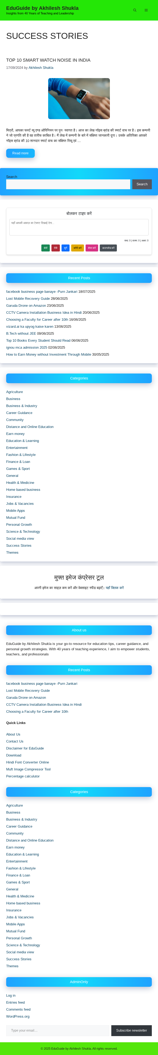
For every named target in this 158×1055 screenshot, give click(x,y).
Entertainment (17, 448)
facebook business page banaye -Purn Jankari (41, 292)
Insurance (13, 497)
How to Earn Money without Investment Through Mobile (48, 354)
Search (11, 177)
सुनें (65, 248)
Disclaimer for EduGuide (25, 748)
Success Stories (18, 546)
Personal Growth (19, 525)
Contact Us (14, 741)
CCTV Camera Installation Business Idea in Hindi (44, 313)
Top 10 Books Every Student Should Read (38, 340)
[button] (135, 10)
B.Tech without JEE (21, 334)
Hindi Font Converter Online (27, 762)
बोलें (45, 248)
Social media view (20, 539)
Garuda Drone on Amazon (26, 306)
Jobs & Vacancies (20, 504)
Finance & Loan (18, 462)
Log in (10, 995)
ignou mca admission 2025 (26, 347)
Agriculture (14, 392)
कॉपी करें (77, 248)
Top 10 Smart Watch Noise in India (48, 60)
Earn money (15, 434)
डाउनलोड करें (108, 248)
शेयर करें (92, 248)
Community (15, 420)
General (12, 476)
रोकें (55, 248)
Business (13, 399)
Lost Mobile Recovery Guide (28, 299)
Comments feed (18, 1009)
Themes (12, 553)
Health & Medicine (20, 483)
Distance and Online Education (29, 427)
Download (13, 755)
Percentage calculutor (23, 776)
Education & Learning (22, 441)
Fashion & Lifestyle (21, 455)
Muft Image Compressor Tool (28, 769)
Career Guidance (19, 413)
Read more (20, 153)
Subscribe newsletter (131, 1030)
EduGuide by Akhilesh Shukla (42, 8)
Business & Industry (21, 406)
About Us (13, 734)
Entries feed (15, 1002)
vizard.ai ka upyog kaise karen (29, 327)
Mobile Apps (15, 511)
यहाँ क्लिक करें (115, 588)
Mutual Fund (15, 518)
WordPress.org (17, 1016)
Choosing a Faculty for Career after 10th (37, 320)
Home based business (23, 490)
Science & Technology (23, 532)
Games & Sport (18, 469)
